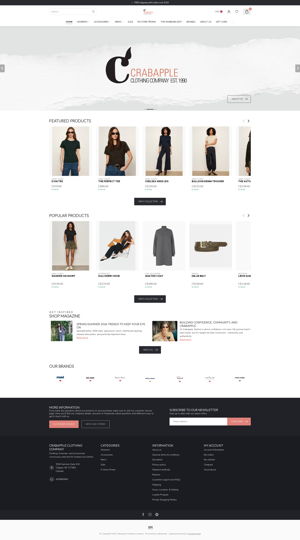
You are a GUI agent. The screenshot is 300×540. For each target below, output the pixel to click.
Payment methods (161, 469)
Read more (82, 337)
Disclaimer (157, 459)
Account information (214, 449)
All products (210, 469)
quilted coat (154, 276)
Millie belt (199, 276)
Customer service (64, 424)
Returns (156, 474)
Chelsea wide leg (157, 181)
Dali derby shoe (109, 276)
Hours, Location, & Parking (165, 489)
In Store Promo (147, 21)
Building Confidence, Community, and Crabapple (209, 324)
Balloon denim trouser (208, 181)
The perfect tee (109, 181)
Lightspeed (162, 533)
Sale (130, 21)
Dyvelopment (195, 533)
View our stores (95, 424)
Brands (191, 21)
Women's (82, 21)
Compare (208, 464)
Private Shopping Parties (164, 499)
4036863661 (62, 479)
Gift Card (221, 21)
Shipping (156, 484)
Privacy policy (159, 464)
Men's (118, 21)
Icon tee (57, 181)
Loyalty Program (160, 494)
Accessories (101, 21)
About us (156, 449)
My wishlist (209, 459)
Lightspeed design (177, 533)
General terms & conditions (166, 454)
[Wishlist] (236, 11)
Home (69, 21)
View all (148, 349)
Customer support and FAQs (166, 479)
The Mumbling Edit (171, 21)
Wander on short (63, 276)
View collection (148, 201)
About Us (205, 21)
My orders (209, 454)
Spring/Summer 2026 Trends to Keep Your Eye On (111, 325)
